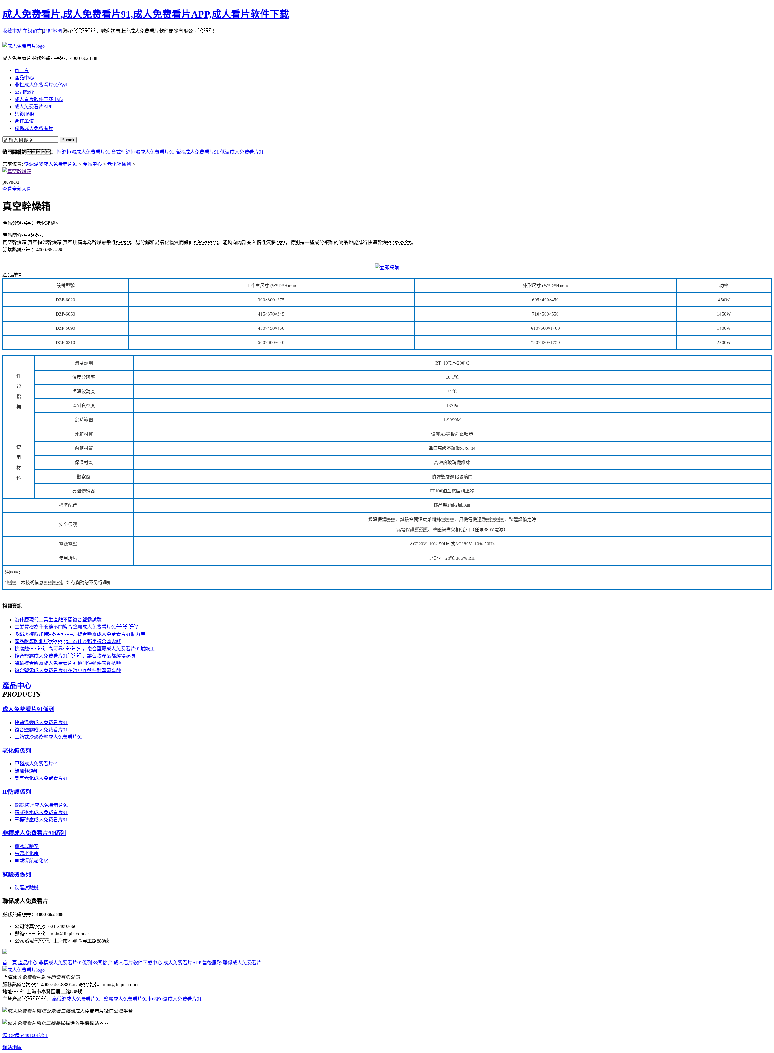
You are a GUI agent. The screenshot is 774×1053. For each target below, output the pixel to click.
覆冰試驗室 (27, 846)
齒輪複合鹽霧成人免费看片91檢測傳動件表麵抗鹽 (68, 663)
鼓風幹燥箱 (27, 770)
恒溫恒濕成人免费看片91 (83, 152)
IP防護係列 (16, 792)
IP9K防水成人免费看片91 (41, 805)
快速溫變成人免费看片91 (50, 164)
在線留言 (32, 31)
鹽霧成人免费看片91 (125, 999)
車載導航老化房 (31, 860)
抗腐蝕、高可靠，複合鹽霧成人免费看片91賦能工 (85, 648)
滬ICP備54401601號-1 (25, 1035)
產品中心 (92, 164)
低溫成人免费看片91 (242, 152)
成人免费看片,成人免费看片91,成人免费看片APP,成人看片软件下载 (145, 14)
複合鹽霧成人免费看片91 (41, 729)
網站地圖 (52, 31)
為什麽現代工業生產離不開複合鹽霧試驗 (58, 619)
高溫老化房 (27, 853)
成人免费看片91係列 (28, 709)
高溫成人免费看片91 (197, 152)
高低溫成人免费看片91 (76, 999)
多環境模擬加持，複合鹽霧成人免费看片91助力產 (80, 634)
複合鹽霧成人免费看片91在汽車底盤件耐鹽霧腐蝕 (68, 670)
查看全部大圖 (16, 188)
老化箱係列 (119, 164)
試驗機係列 (16, 874)
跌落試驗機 (27, 887)
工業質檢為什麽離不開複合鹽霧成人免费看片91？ (77, 627)
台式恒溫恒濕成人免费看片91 (142, 152)
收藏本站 (12, 31)
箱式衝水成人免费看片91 (41, 812)
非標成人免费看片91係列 (34, 833)
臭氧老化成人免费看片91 (41, 778)
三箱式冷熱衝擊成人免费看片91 (48, 737)
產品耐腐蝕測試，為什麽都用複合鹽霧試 (68, 641)
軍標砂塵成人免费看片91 (41, 819)
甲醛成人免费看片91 (36, 763)
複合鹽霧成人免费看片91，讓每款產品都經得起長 (75, 656)
